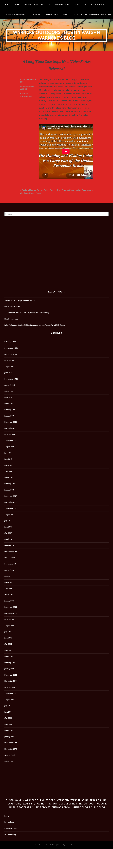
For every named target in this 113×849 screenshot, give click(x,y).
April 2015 (8, 650)
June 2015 (8, 638)
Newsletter (80, 5)
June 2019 (8, 397)
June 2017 (8, 527)
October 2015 (9, 619)
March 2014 (8, 730)
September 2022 (11, 348)
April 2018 (8, 471)
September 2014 (11, 693)
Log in (6, 816)
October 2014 (9, 687)
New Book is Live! (11, 319)
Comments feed (10, 828)
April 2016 (8, 589)
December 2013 (10, 743)
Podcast (37, 14)
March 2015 (8, 656)
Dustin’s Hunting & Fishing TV (14, 14)
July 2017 (7, 521)
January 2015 (9, 669)
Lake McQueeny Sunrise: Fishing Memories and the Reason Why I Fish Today (34, 325)
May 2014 (8, 718)
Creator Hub (52, 14)
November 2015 (10, 613)
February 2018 (9, 484)
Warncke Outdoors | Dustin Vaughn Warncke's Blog (56, 35)
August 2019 (9, 391)
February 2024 (10, 342)
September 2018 (11, 440)
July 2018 (7, 453)
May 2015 (8, 644)
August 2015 (9, 626)
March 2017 (8, 539)
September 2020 (11, 379)
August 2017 (9, 515)
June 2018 (8, 459)
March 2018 (8, 478)
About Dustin (97, 5)
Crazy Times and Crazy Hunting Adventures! (74, 190)
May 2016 (8, 582)
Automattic (73, 845)
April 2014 (8, 724)
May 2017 (8, 533)
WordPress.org (10, 834)
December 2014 (10, 675)
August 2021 (9, 366)
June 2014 (8, 712)
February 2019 (9, 410)
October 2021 (9, 360)
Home (7, 5)
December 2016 (10, 552)
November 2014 (10, 681)
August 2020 (9, 385)
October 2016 (9, 558)
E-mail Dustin (69, 14)
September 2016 (10, 564)
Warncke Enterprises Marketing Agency (32, 5)
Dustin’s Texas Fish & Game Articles (96, 14)
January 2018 (9, 490)
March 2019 (8, 403)
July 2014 (7, 706)
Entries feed (9, 822)
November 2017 (10, 502)
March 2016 (8, 595)
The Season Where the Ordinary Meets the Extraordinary (26, 313)
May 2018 (8, 465)
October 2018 (9, 434)
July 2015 (7, 632)
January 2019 (9, 416)
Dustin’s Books (62, 5)
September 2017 (10, 508)
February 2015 (9, 663)
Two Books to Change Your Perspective (19, 300)
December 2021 (10, 354)
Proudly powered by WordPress (46, 845)
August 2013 (9, 761)
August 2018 (9, 447)
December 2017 (10, 496)
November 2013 (10, 749)
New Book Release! (12, 307)
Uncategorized (26, 96)
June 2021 (8, 373)
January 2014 (9, 736)
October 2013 (9, 755)
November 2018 (10, 428)
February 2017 (9, 545)
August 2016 (9, 570)
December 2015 (10, 607)
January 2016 (9, 601)
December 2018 (10, 422)
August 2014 (9, 699)
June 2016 (8, 576)
